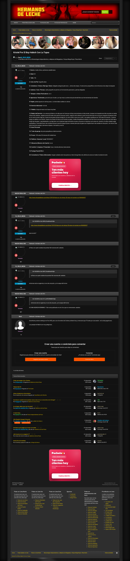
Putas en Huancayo (93, 521)
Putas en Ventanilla (22, 514)
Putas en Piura (91, 509)
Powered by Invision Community (110, 484)
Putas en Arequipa (92, 543)
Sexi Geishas (108, 514)
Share (100, 58)
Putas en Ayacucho (93, 545)
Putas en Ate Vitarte (23, 512)
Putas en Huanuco (92, 519)
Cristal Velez (16, 413)
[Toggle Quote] (31, 221)
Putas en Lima (44, 22)
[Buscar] (117, 22)
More (74, 22)
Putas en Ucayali (92, 528)
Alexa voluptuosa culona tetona (22, 393)
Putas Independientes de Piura (35, 414)
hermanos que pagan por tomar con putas (24, 427)
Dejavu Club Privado (110, 529)
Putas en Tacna (92, 541)
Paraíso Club (108, 524)
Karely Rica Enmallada (19, 440)
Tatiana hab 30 (17, 387)
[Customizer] (110, 12)
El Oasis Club (108, 512)
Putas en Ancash (92, 514)
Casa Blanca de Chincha (40, 395)
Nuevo (16, 22)
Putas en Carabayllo (23, 510)
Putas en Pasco (92, 522)
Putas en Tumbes (92, 507)
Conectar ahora (89, 359)
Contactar (14, 484)
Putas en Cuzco (92, 540)
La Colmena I (108, 517)
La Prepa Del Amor (35, 442)
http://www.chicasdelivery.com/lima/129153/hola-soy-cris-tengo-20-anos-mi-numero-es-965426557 (57, 197)
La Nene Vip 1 (108, 520)
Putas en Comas (22, 501)
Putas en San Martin (93, 524)
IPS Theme (15, 483)
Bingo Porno (73, 497)
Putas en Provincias (60, 22)
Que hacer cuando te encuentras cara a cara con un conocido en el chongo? (34, 400)
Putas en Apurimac (92, 547)
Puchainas (73, 496)
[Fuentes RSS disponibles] (116, 553)
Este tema (110, 22)
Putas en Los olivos (23, 500)
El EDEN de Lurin (109, 522)
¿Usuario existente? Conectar (91, 12)
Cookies (21, 484)
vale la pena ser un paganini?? (21, 434)
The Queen (31, 388)
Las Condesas (109, 510)
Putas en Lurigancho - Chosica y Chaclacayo (58, 507)
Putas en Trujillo (92, 512)
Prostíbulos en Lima (28, 22)
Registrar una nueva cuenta (41, 359)
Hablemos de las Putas (36, 382)
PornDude (72, 494)
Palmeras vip (108, 526)
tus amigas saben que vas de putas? (23, 406)
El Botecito (108, 505)
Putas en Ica (91, 533)
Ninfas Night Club (109, 527)
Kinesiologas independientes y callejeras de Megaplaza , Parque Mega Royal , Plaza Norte (57, 59)
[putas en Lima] (31, 12)
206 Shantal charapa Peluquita (21, 419)
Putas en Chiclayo (92, 510)
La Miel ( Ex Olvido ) (37, 421)
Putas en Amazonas (93, 517)
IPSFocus (21, 483)
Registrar (105, 12)
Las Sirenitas (108, 519)
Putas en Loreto (92, 526)
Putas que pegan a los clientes (21, 380)
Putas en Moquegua (93, 538)
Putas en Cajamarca (93, 516)
